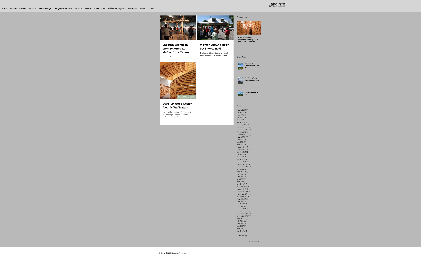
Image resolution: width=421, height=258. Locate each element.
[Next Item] (257, 28)
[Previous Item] (240, 28)
